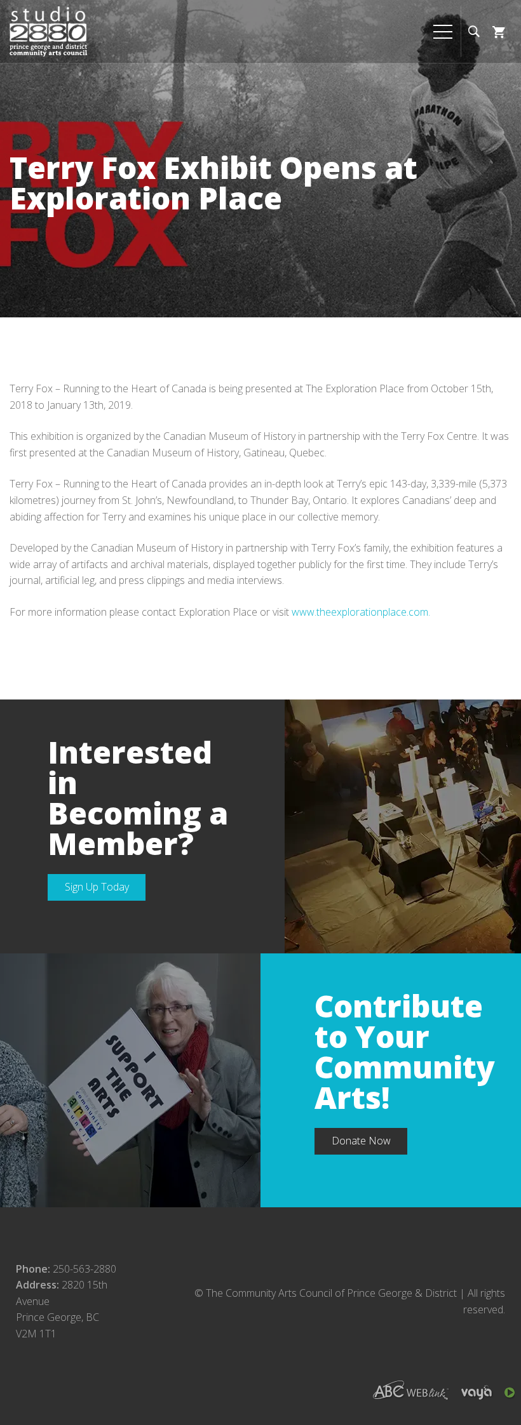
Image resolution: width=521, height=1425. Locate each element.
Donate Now (361, 1141)
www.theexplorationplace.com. (361, 612)
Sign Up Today (97, 887)
